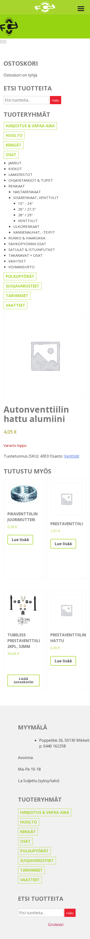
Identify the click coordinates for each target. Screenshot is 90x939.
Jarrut (14, 162)
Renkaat (16, 186)
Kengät (13, 145)
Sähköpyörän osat (27, 243)
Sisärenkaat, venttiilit (36, 197)
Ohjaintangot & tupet (30, 180)
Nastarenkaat (27, 191)
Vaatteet (15, 305)
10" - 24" (25, 203)
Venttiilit (28, 220)
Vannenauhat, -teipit (34, 232)
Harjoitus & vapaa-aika (30, 125)
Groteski (55, 924)
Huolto (14, 135)
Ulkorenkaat (26, 226)
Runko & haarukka (26, 238)
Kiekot (15, 168)
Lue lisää (20, 539)
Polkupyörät (20, 276)
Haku (55, 100)
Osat (11, 154)
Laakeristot (20, 174)
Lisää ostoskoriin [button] (23, 680)
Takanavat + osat (25, 255)
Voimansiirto (21, 266)
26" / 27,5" (27, 209)
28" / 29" (25, 214)
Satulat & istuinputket (31, 249)
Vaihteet (17, 261)
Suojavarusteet (22, 286)
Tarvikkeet (17, 295)
